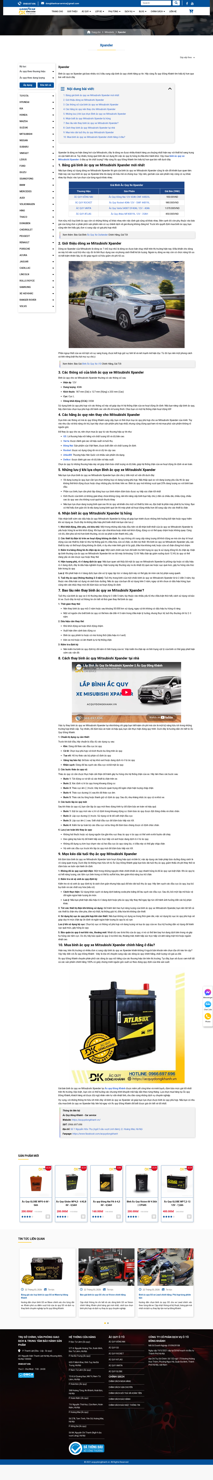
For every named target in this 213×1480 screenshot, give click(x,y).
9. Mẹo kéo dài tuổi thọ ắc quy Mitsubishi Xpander (88, 132)
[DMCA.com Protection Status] (26, 1375)
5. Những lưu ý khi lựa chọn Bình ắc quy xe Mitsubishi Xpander (94, 113)
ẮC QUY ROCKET (83, 202)
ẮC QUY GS (114, 1347)
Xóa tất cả (45, 85)
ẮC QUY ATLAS (83, 214)
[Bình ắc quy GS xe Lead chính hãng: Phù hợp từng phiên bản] (165, 1267)
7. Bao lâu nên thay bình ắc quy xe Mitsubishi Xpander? (91, 123)
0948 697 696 (29, 4)
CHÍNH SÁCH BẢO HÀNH (119, 1399)
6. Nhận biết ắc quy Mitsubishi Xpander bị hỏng (87, 118)
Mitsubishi (109, 32)
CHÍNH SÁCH (116, 1376)
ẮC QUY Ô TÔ (117, 1337)
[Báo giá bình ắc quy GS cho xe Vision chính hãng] (107, 1267)
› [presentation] (194, 1286)
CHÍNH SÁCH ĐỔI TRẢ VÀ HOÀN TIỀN (125, 1393)
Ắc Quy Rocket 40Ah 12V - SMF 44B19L (129, 202)
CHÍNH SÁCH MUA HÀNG (120, 1381)
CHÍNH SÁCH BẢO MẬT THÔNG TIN (124, 1405)
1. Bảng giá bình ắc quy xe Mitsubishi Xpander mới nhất (91, 95)
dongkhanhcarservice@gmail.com (62, 3)
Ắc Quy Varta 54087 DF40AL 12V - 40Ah (129, 208)
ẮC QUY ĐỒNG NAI (83, 197)
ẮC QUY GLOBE (115, 1371)
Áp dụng (27, 85)
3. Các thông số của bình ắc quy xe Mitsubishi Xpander (90, 104)
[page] (187, 3)
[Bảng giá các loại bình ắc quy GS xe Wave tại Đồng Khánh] (48, 1267)
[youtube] (192, 3)
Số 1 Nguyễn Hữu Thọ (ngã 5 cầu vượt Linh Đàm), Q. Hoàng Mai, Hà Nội (107, 1129)
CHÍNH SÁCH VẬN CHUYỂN (121, 1387)
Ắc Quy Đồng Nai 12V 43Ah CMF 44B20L (129, 197)
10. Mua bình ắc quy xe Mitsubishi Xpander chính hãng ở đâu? (94, 137)
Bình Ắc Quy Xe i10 (91, 363)
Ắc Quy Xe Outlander (97, 234)
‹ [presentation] (19, 1286)
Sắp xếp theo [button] (186, 57)
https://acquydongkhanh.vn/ (86, 1119)
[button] (105, 1323)
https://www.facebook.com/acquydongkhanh (95, 1133)
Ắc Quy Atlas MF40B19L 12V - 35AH (129, 214)
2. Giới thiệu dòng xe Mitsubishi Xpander (83, 100)
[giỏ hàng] (191, 11)
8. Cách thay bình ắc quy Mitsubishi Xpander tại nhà (89, 127)
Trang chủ (96, 32)
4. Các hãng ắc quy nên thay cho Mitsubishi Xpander (89, 109)
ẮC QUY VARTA (83, 208)
